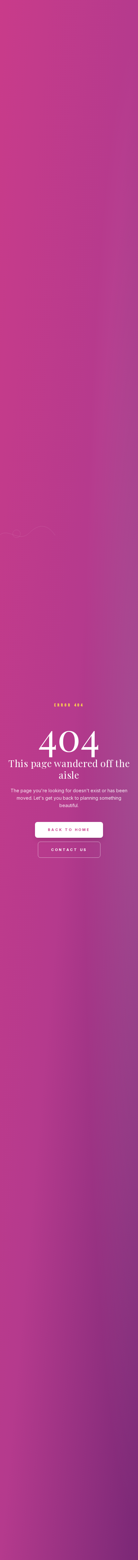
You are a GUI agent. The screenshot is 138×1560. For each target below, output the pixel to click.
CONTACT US (69, 849)
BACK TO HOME (69, 829)
